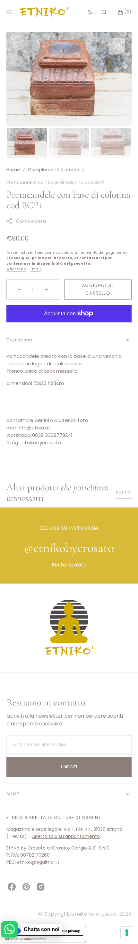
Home (13, 169)
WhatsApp (16, 269)
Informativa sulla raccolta (25, 939)
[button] (104, 12)
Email (35, 269)
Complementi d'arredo (53, 169)
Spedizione (44, 252)
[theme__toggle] (90, 12)
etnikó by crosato (94, 914)
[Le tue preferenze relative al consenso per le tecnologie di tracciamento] (127, 933)
